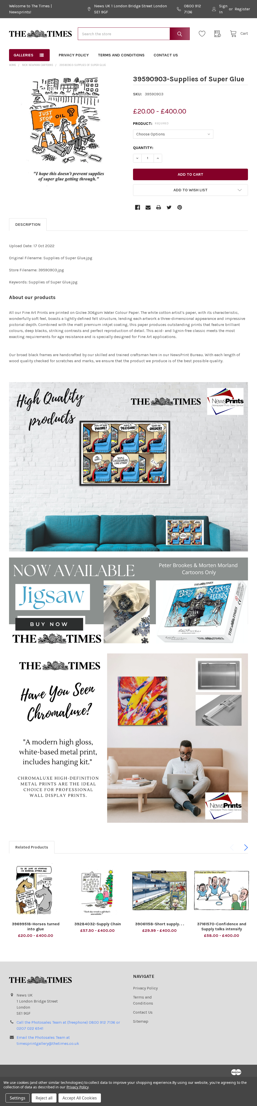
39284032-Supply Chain (97, 923)
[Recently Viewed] (219, 33)
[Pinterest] (179, 207)
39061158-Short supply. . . (159, 923)
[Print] (158, 207)
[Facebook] (137, 207)
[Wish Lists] (203, 33)
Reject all (44, 1098)
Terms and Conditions (121, 55)
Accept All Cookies (79, 1098)
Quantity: (143, 147)
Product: (151, 123)
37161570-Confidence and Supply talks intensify (221, 926)
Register (242, 9)
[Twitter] (169, 207)
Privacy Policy (74, 55)
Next (245, 847)
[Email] (148, 207)
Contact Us (166, 55)
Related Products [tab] (31, 847)
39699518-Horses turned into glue (35, 926)
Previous (233, 847)
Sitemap (140, 1021)
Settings (17, 1098)
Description (27, 224)
